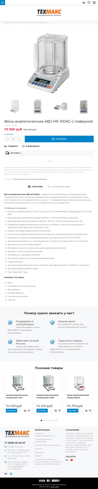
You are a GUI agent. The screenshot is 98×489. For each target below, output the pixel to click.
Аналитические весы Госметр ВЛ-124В (47, 396)
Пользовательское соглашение (43, 440)
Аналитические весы (38, 179)
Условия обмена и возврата (47, 445)
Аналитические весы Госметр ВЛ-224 (17, 396)
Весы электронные (21, 179)
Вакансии (39, 452)
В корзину (11, 411)
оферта (38, 456)
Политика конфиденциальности (45, 434)
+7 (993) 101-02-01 (14, 442)
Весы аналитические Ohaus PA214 (78, 396)
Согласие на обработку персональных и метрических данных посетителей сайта (48, 461)
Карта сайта (55, 487)
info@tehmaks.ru (15, 447)
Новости (39, 449)
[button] (41, 420)
